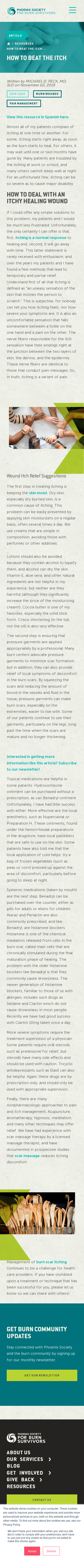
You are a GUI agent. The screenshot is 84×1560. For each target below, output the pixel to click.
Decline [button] (51, 1551)
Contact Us (41, 1500)
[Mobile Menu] (72, 11)
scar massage (27, 1155)
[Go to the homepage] (9, 44)
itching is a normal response (40, 237)
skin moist (38, 493)
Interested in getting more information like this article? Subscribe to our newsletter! (42, 763)
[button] (42, 1459)
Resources (24, 44)
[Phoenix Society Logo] (32, 11)
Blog (13, 1466)
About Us (18, 1453)
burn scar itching (51, 1262)
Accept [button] (32, 1551)
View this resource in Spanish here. (38, 117)
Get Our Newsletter (42, 1375)
